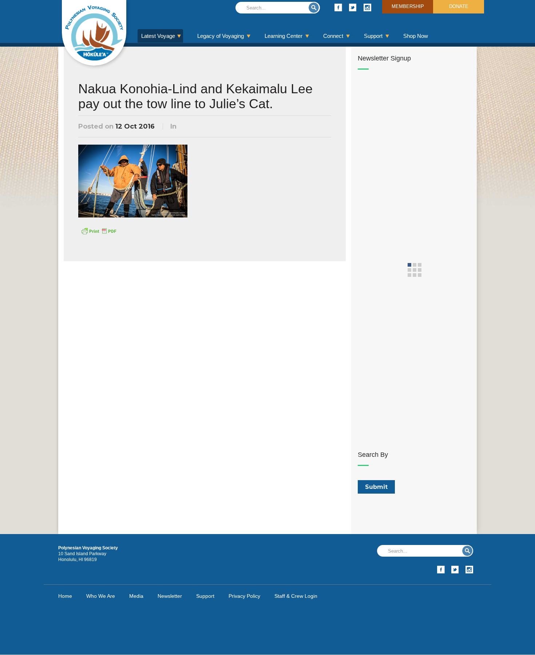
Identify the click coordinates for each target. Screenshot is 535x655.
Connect (333, 36)
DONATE (458, 6)
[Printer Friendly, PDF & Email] (98, 231)
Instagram (367, 7)
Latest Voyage (158, 36)
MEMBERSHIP (408, 6)
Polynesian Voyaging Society (94, 33)
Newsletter (170, 596)
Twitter (353, 7)
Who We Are (100, 596)
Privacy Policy (244, 596)
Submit (314, 8)
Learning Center (283, 36)
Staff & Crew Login (295, 596)
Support (373, 36)
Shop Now (415, 36)
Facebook (338, 7)
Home (65, 596)
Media (136, 596)
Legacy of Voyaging (220, 36)
